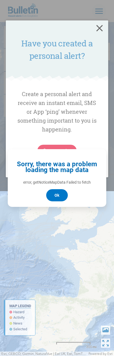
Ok (57, 195)
